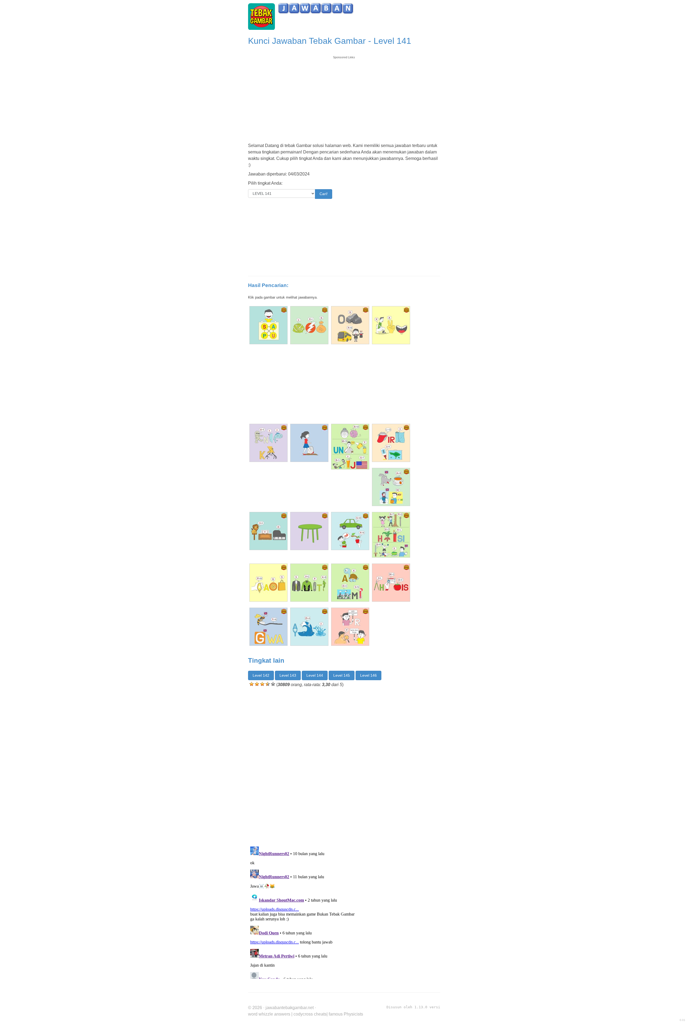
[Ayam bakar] (309, 627)
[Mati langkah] (309, 443)
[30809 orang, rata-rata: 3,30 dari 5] (251, 684)
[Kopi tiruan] (309, 325)
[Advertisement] (344, 97)
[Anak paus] (268, 325)
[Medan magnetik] (350, 531)
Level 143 (288, 675)
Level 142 (261, 675)
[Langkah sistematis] (391, 583)
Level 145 (341, 675)
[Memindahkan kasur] (268, 443)
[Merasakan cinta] (268, 583)
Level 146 (368, 675)
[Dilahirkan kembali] (391, 443)
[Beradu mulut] (391, 325)
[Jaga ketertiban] (309, 583)
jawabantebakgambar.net (290, 1007)
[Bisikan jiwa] (268, 627)
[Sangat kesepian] (268, 531)
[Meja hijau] (309, 531)
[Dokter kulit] (391, 487)
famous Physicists (346, 1014)
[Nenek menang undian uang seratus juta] (350, 446)
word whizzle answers (269, 1014)
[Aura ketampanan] (350, 583)
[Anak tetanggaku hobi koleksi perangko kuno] (391, 535)
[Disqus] (344, 765)
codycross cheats (310, 1014)
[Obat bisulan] (350, 325)
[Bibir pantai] (350, 627)
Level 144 (314, 675)
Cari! (324, 194)
